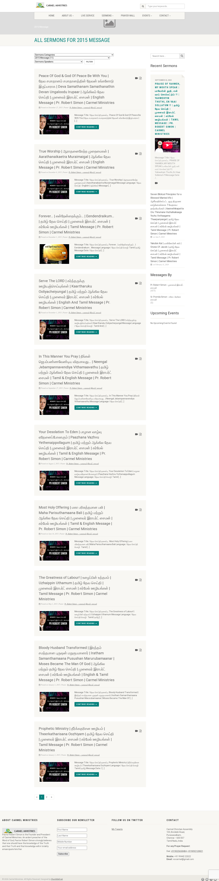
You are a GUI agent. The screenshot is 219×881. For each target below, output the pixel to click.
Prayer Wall (128, 15)
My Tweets (117, 829)
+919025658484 (179, 851)
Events (146, 15)
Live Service (87, 15)
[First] (36, 797)
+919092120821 (195, 851)
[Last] (51, 797)
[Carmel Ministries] (57, 5)
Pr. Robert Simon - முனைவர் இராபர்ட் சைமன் (86, 108)
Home (51, 15)
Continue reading (85, 127)
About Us (67, 15)
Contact (164, 15)
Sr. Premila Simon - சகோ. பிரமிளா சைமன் (165, 298)
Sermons (107, 15)
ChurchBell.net (57, 879)
